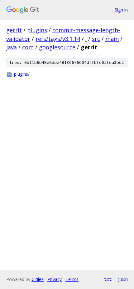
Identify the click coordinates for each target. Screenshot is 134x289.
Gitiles (37, 279)
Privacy (54, 279)
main (112, 38)
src (96, 38)
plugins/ (22, 74)
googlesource (57, 47)
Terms (72, 279)
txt (108, 279)
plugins (37, 30)
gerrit (14, 30)
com (28, 47)
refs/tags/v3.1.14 (58, 38)
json (123, 279)
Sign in (121, 10)
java (11, 47)
